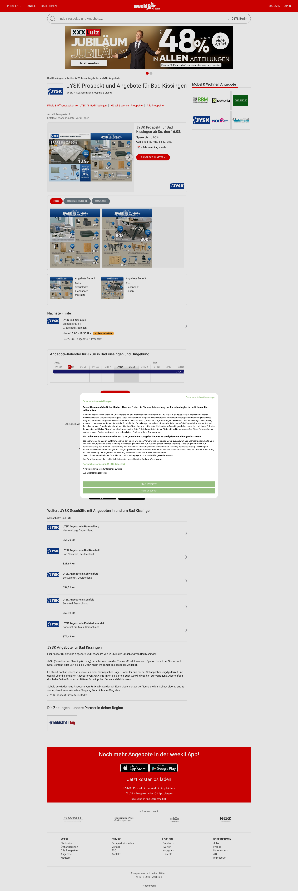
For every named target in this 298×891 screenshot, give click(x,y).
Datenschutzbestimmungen (200, 397)
